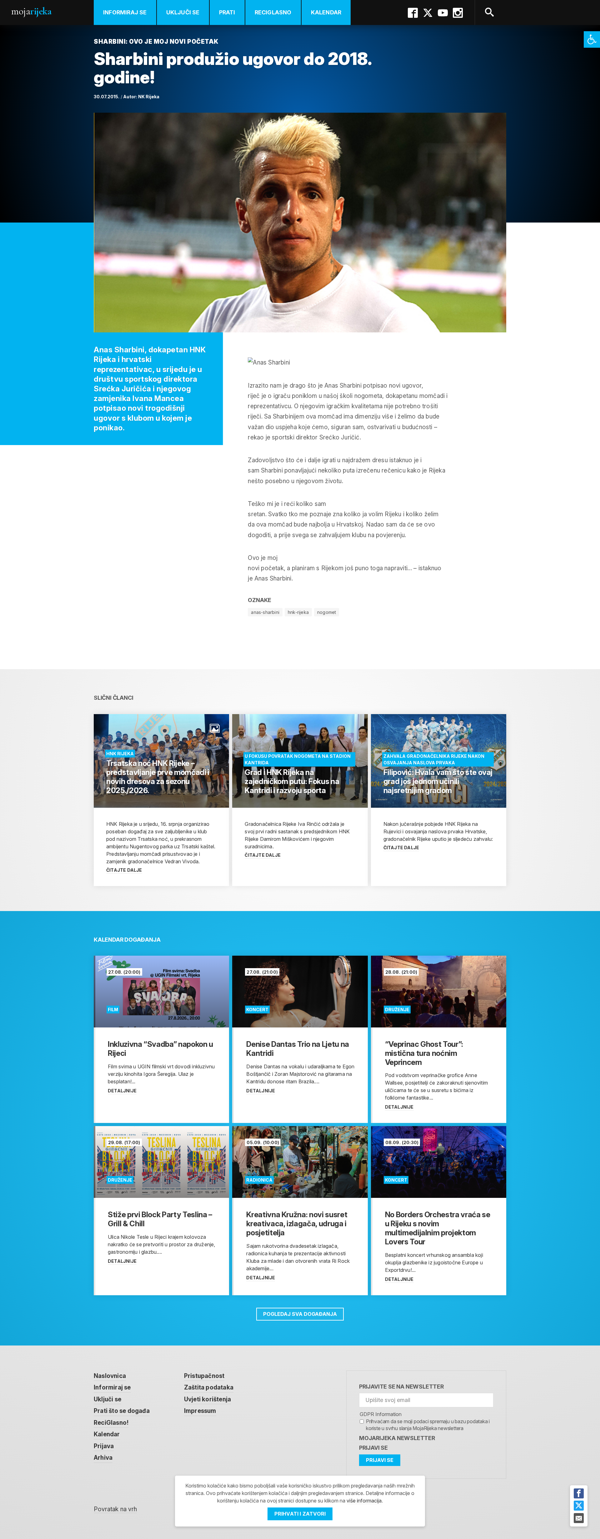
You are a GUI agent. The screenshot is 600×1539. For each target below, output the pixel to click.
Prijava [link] (104, 1446)
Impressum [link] (200, 1410)
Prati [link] (227, 12)
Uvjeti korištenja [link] (207, 1399)
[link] (592, 39)
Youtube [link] (443, 13)
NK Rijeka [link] (148, 96)
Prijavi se (373, 1447)
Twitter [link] (428, 13)
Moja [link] (31, 11)
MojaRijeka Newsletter (397, 1438)
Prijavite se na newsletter (401, 1386)
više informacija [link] (364, 1500)
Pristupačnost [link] (204, 1376)
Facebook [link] (413, 13)
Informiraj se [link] (125, 12)
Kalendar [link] (326, 12)
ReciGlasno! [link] (111, 1422)
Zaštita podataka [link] (208, 1387)
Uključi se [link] (183, 12)
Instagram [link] (458, 13)
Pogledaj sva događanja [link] (300, 1314)
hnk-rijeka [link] (298, 612)
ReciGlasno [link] (273, 12)
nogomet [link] (326, 612)
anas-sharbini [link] (265, 612)
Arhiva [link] (103, 1457)
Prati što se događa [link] (122, 1410)
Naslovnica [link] (110, 1376)
